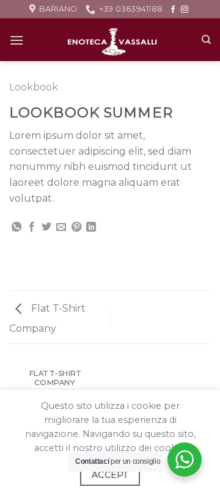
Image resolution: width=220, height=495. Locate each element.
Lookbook (33, 87)
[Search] (206, 39)
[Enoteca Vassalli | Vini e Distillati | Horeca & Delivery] (112, 39)
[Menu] (16, 40)
